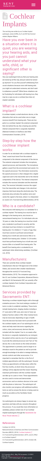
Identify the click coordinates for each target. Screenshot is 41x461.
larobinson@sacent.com (17, 456)
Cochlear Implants (25, 432)
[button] (33, 4)
